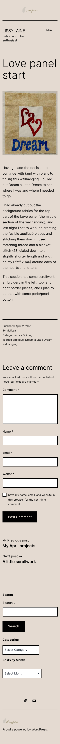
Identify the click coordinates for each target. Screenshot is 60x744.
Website (8, 474)
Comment (10, 389)
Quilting (27, 335)
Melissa (11, 330)
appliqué (18, 339)
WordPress (39, 729)
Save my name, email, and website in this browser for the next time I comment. (31, 499)
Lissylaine (13, 30)
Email (7, 452)
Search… (8, 602)
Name (7, 431)
